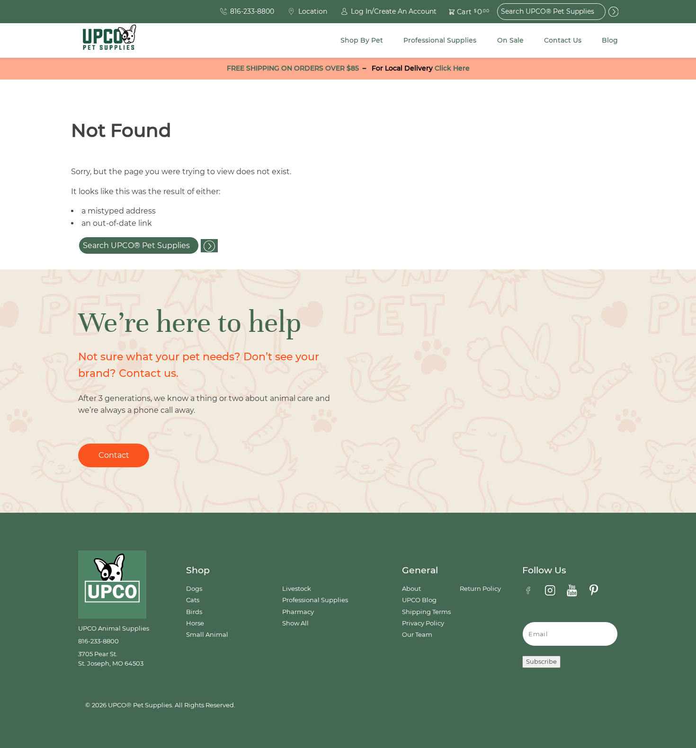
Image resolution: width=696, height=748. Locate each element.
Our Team (417, 634)
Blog (610, 40)
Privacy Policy (423, 623)
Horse (195, 623)
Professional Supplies (439, 40)
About (411, 588)
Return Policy (480, 588)
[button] (464, 11)
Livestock (296, 588)
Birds (194, 611)
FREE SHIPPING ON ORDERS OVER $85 (293, 68)
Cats (192, 600)
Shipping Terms (426, 611)
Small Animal (207, 634)
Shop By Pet (361, 40)
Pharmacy (298, 611)
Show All (295, 623)
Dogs (194, 588)
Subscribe (541, 661)
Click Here (452, 68)
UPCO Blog (419, 600)
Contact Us (562, 40)
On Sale (510, 40)
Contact (113, 455)
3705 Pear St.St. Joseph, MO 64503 (110, 658)
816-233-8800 (98, 641)
